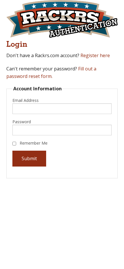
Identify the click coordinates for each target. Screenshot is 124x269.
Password (21, 121)
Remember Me (33, 143)
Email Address (25, 100)
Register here (95, 55)
